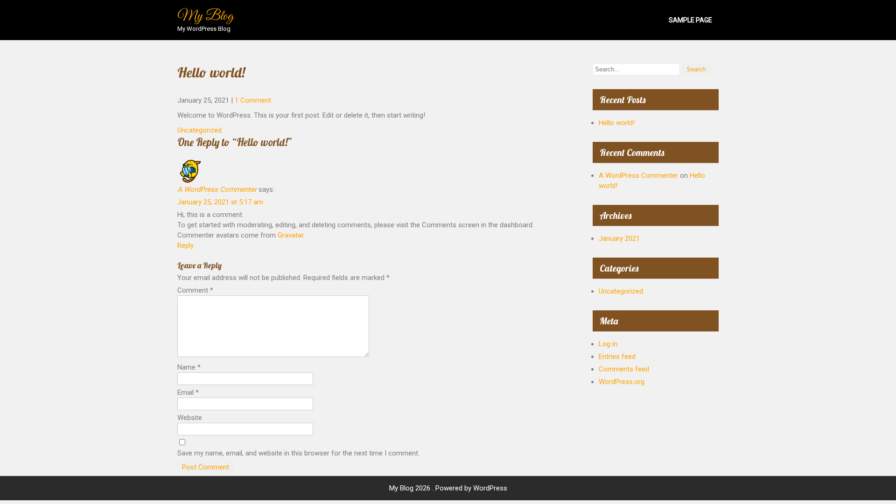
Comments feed (624, 369)
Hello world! (617, 123)
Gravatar (290, 235)
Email (188, 392)
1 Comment (253, 100)
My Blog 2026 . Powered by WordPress (448, 488)
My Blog (205, 16)
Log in (608, 344)
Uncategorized (199, 130)
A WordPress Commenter (217, 189)
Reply (185, 245)
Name (189, 367)
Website (189, 417)
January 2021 (619, 238)
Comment (195, 290)
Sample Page (690, 20)
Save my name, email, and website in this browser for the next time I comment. (298, 453)
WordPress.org (621, 382)
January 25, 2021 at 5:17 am (220, 202)
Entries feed (617, 356)
